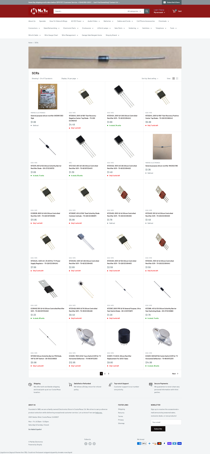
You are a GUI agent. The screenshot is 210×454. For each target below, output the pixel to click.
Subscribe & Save (173, 2)
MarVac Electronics (38, 113)
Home (30, 43)
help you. (98, 412)
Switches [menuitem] (145, 28)
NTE (70, 163)
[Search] (147, 11)
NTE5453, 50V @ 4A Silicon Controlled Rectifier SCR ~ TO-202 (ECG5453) (159, 214)
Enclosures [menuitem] (86, 28)
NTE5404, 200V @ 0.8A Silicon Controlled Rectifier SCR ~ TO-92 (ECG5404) (122, 117)
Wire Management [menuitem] (69, 35)
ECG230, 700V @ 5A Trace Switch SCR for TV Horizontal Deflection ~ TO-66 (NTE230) (85, 357)
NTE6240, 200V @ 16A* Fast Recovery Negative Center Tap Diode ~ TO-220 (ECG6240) (82, 118)
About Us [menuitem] (31, 21)
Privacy (121, 420)
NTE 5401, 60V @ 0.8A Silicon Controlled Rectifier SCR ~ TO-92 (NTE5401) (83, 167)
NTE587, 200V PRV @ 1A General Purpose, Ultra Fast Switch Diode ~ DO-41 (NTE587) (124, 309)
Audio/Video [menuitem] (92, 21)
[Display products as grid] (174, 78)
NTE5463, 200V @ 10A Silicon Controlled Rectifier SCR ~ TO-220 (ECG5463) (121, 262)
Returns (121, 413)
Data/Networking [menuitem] (50, 28)
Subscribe (158, 429)
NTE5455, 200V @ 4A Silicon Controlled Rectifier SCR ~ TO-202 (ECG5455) (121, 214)
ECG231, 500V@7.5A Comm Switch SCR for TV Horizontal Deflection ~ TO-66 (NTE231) (161, 357)
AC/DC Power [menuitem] (76, 21)
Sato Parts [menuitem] (118, 28)
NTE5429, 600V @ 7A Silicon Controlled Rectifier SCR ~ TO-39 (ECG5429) (83, 309)
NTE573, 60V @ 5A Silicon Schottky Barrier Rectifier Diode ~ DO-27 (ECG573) (46, 167)
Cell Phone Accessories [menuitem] (146, 21)
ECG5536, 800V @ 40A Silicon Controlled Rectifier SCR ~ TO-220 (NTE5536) (45, 214)
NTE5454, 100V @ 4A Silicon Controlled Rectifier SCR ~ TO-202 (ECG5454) (159, 262)
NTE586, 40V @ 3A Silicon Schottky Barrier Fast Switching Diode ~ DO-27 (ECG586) (160, 309)
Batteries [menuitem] (107, 21)
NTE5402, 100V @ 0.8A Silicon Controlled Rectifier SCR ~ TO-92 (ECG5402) (122, 167)
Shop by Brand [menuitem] (111, 35)
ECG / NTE (72, 113)
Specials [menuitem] (42, 21)
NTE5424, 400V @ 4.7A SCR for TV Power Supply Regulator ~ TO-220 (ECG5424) (45, 262)
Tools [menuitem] (172, 28)
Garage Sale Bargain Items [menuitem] (92, 35)
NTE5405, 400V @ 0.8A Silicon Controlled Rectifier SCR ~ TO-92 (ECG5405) (84, 262)
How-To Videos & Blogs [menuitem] (58, 21)
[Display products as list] (177, 78)
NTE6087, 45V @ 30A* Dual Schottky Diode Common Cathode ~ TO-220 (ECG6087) (84, 214)
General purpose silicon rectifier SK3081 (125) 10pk (47, 117)
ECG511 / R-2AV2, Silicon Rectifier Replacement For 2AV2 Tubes (119, 357)
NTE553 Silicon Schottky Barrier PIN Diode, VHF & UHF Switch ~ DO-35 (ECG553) (46, 357)
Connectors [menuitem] (33, 28)
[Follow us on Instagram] (94, 443)
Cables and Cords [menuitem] (123, 21)
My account (158, 12)
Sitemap (121, 423)
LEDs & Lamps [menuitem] (102, 28)
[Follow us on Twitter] (90, 443)
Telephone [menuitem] (160, 28)
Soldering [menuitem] (132, 28)
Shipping (121, 409)
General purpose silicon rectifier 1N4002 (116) (161, 166)
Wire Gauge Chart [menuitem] (51, 35)
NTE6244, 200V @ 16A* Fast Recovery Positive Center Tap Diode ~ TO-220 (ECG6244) (162, 117)
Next (174, 374)
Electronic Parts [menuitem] (69, 28)
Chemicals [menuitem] (163, 21)
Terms (120, 416)
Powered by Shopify (35, 445)
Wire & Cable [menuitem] (33, 35)
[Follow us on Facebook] (85, 443)
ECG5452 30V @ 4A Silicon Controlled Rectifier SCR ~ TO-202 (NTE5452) (47, 309)
